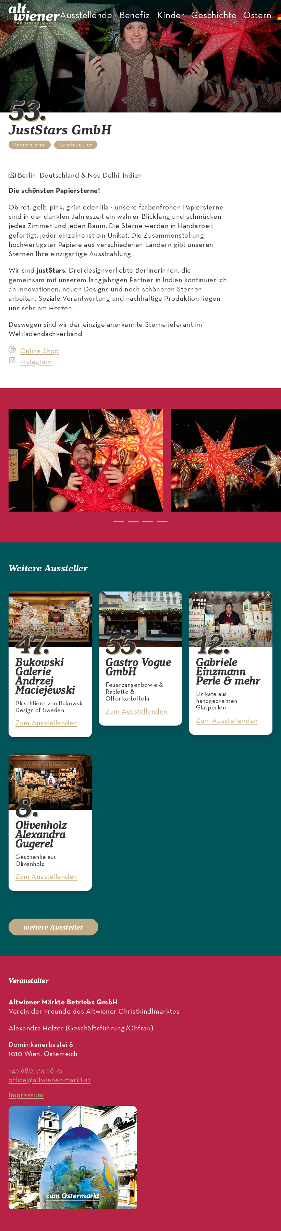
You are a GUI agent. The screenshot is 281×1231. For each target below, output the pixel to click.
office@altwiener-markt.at (49, 1080)
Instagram (36, 362)
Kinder (170, 16)
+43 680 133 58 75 (36, 1070)
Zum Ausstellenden (46, 723)
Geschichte (213, 16)
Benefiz (134, 16)
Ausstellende (86, 16)
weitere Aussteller (53, 927)
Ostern (257, 16)
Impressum (26, 1095)
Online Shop (39, 351)
